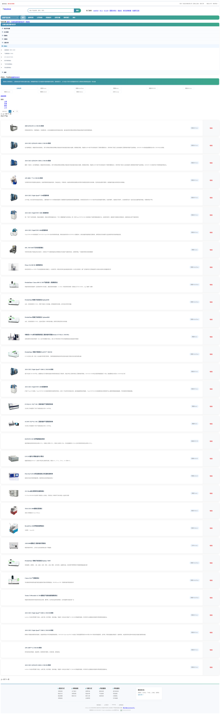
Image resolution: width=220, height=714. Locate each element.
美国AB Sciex (188, 88)
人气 (5, 107)
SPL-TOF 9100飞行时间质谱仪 (34, 247)
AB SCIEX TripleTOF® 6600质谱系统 (36, 230)
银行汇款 (88, 696)
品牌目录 (30, 17)
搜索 (77, 10)
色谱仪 (5, 35)
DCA (101, 10)
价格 (5, 103)
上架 (5, 101)
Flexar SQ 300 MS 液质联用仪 (34, 265)
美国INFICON (152, 88)
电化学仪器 (7, 28)
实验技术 (48, 17)
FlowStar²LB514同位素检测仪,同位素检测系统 (39, 474)
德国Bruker (116, 88)
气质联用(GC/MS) (8, 53)
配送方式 (60, 693)
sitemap (114, 704)
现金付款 (88, 693)
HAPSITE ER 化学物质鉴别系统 (35, 439)
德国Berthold (43, 91)
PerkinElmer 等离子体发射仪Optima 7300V (38, 561)
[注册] (197, 3)
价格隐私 (115, 696)
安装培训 (101, 696)
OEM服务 (115, 698)
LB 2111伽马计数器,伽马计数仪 (34, 456)
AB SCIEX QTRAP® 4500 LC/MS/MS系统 (38, 143)
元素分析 (6, 42)
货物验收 (60, 698)
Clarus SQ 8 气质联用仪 (32, 578)
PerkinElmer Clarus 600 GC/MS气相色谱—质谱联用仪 (41, 282)
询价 (74, 17)
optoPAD (95, 10)
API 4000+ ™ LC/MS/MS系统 (34, 178)
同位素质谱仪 (7, 67)
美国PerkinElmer (80, 88)
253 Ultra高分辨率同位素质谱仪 (34, 491)
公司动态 (39, 17)
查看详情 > (141, 694)
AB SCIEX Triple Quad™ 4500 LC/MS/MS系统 (39, 369)
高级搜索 (3, 96)
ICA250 (106, 10)
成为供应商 (116, 691)
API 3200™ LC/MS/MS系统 (33, 647)
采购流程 (74, 693)
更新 (5, 105)
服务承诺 (101, 691)
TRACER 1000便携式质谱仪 (33, 508)
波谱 (5, 72)
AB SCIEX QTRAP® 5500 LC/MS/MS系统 (38, 160)
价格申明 (88, 698)
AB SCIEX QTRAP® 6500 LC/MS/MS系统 (38, 665)
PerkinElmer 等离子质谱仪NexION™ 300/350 (38, 352)
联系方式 (74, 696)
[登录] (194, 3)
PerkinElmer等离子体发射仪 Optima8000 (37, 317)
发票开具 (88, 691)
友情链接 (121, 705)
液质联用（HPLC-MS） (10, 50)
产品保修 (101, 693)
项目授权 (115, 693)
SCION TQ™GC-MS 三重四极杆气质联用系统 (39, 421)
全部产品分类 (6, 17)
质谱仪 (28, 22)
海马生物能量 (127, 10)
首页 (23, 17)
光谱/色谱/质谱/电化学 (17, 22)
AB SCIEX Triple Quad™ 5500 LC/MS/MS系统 (39, 630)
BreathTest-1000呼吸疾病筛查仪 (34, 526)
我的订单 (202, 3)
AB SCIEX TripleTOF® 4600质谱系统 (36, 387)
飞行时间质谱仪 (8, 64)
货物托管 (60, 691)
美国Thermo (43, 88)
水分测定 (6, 32)
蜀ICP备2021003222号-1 (129, 707)
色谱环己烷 (135, 10)
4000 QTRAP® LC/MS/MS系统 (34, 126)
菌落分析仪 (113, 10)
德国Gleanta (7, 91)
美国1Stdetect (79, 91)
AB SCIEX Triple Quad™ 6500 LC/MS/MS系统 (39, 613)
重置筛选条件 (15, 77)
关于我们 (74, 691)
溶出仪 (120, 10)
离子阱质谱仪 (7, 60)
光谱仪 (5, 39)
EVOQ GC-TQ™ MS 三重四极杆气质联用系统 (39, 404)
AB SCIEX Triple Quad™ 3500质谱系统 (37, 195)
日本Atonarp (116, 91)
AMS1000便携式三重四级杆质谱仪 (35, 543)
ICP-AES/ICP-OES (8, 57)
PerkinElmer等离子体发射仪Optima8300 (37, 300)
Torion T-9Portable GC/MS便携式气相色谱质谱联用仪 (41, 595)
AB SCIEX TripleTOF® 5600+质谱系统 (37, 213)
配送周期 (60, 696)
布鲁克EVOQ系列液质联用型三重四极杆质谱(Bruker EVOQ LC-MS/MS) (47, 334)
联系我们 (66, 17)
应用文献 (57, 17)
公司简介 (106, 705)
